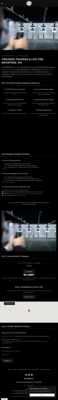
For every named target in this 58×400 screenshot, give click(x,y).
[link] (29, 3)
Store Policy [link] (35, 369)
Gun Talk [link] (42, 369)
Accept (42, 395)
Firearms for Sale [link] (22, 369)
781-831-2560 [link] (5, 354)
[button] (5, 3)
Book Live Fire (29, 297)
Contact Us (7, 360)
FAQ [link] (29, 369)
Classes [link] (14, 369)
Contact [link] (48, 369)
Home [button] (9, 369)
